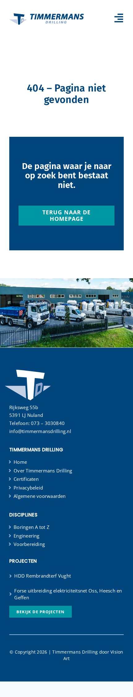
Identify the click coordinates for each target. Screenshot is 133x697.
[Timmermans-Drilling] (46, 15)
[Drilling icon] (27, 369)
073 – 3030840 (48, 423)
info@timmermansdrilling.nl (40, 431)
